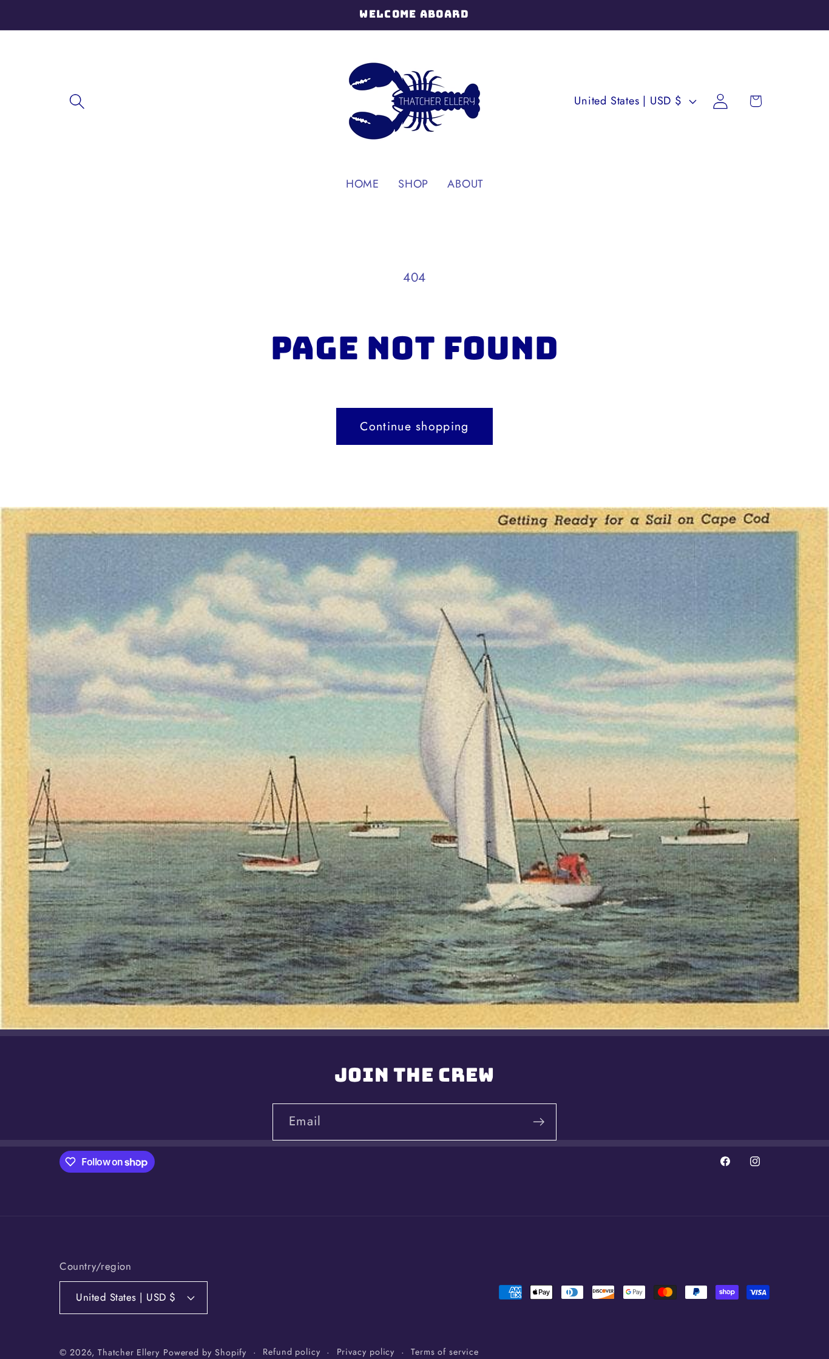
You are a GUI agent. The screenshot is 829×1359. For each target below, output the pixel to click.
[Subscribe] (538, 1121)
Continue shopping (414, 426)
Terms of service (445, 1351)
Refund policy (291, 1351)
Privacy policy (366, 1351)
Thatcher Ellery (129, 1352)
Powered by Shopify (204, 1352)
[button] (76, 101)
